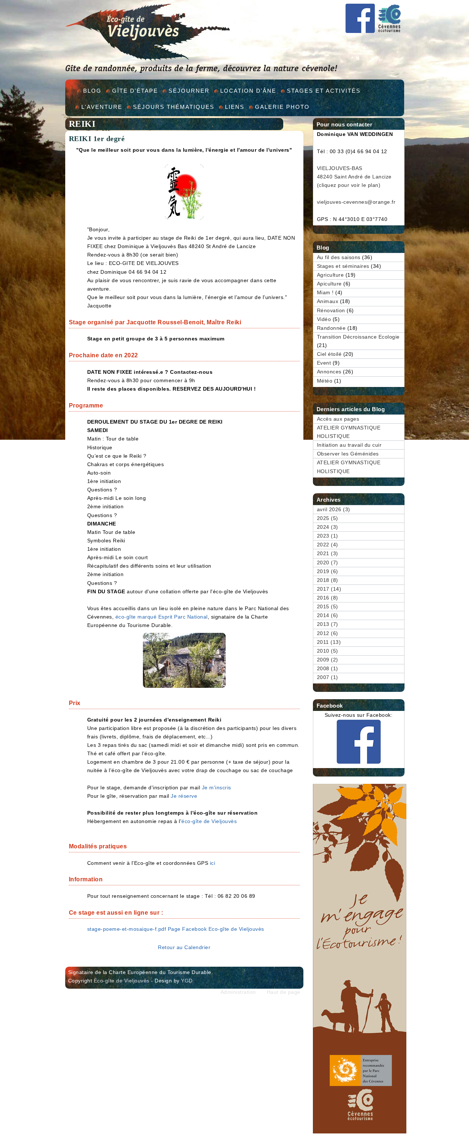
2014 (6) (327, 615)
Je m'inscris (216, 787)
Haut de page (283, 992)
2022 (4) (327, 544)
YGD (187, 981)
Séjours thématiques (173, 107)
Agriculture (330, 275)
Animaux (328, 301)
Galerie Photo (282, 107)
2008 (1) (327, 668)
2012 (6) (327, 633)
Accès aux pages (338, 419)
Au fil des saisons (339, 257)
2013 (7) (327, 624)
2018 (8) (327, 580)
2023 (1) (327, 536)
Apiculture (329, 284)
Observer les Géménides (348, 454)
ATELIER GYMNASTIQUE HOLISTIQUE (349, 432)
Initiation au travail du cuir (349, 445)
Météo (325, 381)
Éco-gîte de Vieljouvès (121, 981)
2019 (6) (327, 571)
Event (324, 363)
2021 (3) (327, 553)
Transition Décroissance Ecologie (358, 337)
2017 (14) (329, 589)
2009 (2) (327, 660)
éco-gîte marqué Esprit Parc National (161, 617)
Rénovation (331, 310)
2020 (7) (327, 562)
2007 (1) (327, 677)
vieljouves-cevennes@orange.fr (356, 202)
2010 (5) (327, 651)
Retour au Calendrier (184, 947)
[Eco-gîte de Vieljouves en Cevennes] (360, 29)
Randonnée (331, 328)
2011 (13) (329, 642)
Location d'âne (248, 91)
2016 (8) (327, 598)
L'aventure (101, 107)
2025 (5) (327, 518)
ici (212, 863)
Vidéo (324, 319)
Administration (238, 992)
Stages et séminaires (343, 266)
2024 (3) (327, 527)
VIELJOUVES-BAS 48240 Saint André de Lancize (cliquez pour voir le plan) (354, 177)
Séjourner (189, 91)
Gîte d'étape (135, 91)
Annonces (329, 372)
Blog (92, 91)
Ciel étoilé (329, 354)
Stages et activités (324, 91)
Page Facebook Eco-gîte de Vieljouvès (216, 929)
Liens (234, 107)
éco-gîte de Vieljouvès (209, 821)
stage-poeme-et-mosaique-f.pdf (126, 929)
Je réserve (184, 796)
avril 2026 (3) (333, 509)
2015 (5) (327, 606)
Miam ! (325, 292)
